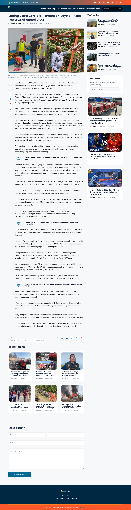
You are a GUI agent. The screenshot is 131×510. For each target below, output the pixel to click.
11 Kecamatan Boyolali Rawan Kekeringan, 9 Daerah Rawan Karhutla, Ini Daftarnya (71, 374)
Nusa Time (81, 507)
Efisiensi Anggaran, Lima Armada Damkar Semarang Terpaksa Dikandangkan (104, 120)
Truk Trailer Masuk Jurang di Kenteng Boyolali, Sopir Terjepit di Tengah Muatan (45, 407)
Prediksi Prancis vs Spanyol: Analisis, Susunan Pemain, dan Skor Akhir (103, 156)
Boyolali (27, 340)
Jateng (93, 126)
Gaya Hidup (90, 9)
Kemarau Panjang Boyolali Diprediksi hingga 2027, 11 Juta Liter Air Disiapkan (44, 374)
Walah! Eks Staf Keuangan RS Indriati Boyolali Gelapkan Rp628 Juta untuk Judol (51, 223)
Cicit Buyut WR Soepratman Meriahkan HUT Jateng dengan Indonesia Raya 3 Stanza (19, 407)
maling (47, 83)
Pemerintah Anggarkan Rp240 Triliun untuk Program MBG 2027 (109, 66)
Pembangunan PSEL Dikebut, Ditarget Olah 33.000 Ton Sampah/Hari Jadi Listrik (110, 55)
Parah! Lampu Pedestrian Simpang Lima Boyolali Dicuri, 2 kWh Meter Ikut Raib (53, 158)
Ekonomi (63, 9)
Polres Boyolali (31, 109)
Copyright (25, 3)
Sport (70, 9)
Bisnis (75, 9)
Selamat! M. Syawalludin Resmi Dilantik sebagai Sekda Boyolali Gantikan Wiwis (53, 285)
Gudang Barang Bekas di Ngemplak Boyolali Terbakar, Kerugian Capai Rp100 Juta (19, 374)
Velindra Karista (15, 24)
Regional (55, 9)
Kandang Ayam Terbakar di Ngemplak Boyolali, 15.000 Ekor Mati (71, 407)
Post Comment (19, 474)
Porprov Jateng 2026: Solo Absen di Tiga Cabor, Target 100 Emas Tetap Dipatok (104, 192)
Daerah (82, 9)
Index (98, 9)
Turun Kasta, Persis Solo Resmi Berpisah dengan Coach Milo (108, 33)
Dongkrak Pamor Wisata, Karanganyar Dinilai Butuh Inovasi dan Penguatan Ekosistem (109, 22)
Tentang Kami (15, 3)
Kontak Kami (34, 3)
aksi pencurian (15, 340)
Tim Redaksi (101, 24)
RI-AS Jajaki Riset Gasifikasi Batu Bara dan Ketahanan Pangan (109, 44)
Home (43, 9)
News (49, 9)
